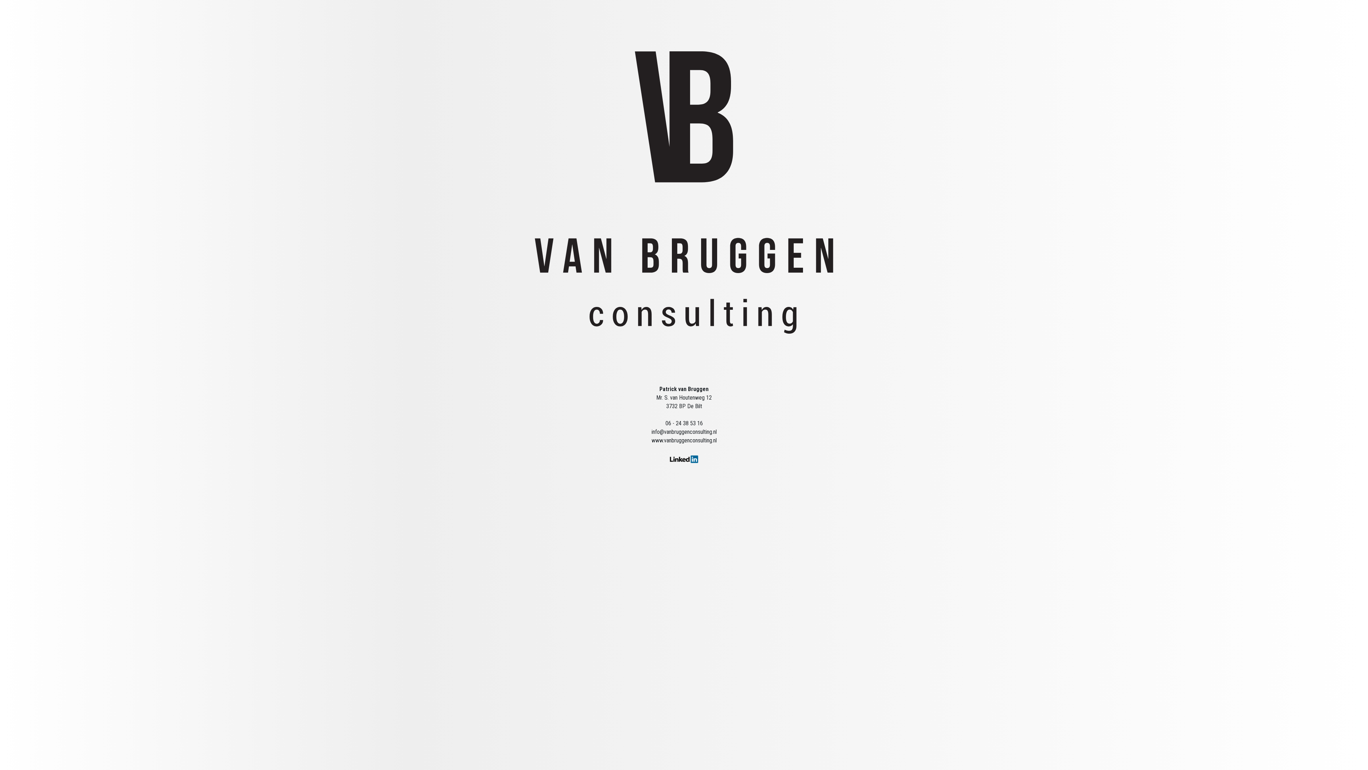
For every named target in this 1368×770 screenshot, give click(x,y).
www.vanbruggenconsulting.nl (684, 440)
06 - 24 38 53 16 (684, 423)
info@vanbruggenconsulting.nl (684, 431)
